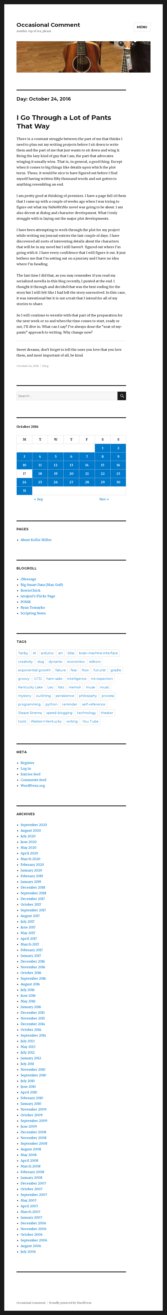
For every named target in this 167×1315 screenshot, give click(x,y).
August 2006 (31, 1246)
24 (24, 482)
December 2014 (33, 1024)
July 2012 (28, 1052)
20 (71, 474)
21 (87, 474)
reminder (69, 704)
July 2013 (28, 1041)
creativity (25, 662)
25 (40, 482)
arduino (47, 653)
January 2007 (31, 1217)
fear (74, 670)
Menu (142, 27)
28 (87, 482)
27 (71, 482)
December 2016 (33, 961)
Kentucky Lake (30, 687)
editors (94, 662)
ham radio (54, 679)
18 (40, 474)
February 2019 (32, 876)
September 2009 (34, 1121)
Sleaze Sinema (30, 713)
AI (34, 653)
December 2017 (33, 899)
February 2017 (32, 950)
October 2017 (31, 904)
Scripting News (33, 613)
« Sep (38, 499)
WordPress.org (33, 786)
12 (55, 465)
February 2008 (32, 1172)
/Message (28, 579)
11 (40, 465)
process (108, 696)
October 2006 (32, 1234)
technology (86, 713)
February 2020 (32, 865)
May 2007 (28, 1200)
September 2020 (34, 825)
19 (55, 474)
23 (118, 474)
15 (102, 465)
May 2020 (28, 848)
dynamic (56, 662)
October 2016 (31, 973)
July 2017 (27, 921)
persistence (65, 696)
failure (60, 670)
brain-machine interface (98, 653)
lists (61, 687)
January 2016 (31, 1007)
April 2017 (29, 939)
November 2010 (33, 1069)
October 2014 (31, 1030)
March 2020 (30, 859)
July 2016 (28, 990)
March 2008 (31, 1166)
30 (118, 482)
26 (56, 482)
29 (103, 482)
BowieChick (31, 590)
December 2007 (33, 1183)
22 (103, 474)
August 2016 (30, 984)
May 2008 (29, 1155)
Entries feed (30, 774)
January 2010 (31, 1104)
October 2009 (32, 1115)
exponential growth (34, 670)
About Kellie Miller (36, 540)
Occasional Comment (48, 24)
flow (85, 670)
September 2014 (33, 1035)
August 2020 (31, 830)
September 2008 (34, 1143)
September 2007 (34, 1195)
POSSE (26, 602)
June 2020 (29, 842)
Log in (26, 768)
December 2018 (33, 887)
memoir (75, 687)
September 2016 (33, 978)
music (104, 687)
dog (40, 662)
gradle (116, 670)
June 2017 (28, 927)
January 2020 (31, 870)
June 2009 (29, 1126)
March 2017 (30, 944)
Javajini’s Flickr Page (38, 596)
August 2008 (31, 1149)
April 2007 (29, 1206)
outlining (43, 696)
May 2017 (28, 933)
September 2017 (33, 910)
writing (72, 721)
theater (107, 713)
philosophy (88, 696)
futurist (99, 670)
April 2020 (29, 853)
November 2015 (33, 1018)
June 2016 (28, 995)
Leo (50, 687)
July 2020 (28, 836)
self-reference (93, 704)
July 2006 (28, 1252)
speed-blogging (59, 713)
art (60, 653)
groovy (24, 679)
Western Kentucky (46, 721)
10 (24, 465)
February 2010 (32, 1098)
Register (27, 763)
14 (87, 465)
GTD (38, 679)
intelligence (77, 679)
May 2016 (28, 1001)
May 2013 (28, 1047)
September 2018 (33, 893)
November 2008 (33, 1138)
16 (118, 465)
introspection (102, 679)
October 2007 (31, 1189)
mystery (24, 696)
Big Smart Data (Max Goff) (42, 585)
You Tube (90, 721)
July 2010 (28, 1081)
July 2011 (27, 1064)
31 (24, 491)
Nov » (104, 499)
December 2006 (33, 1223)
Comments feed (33, 780)
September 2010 (33, 1075)
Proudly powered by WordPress (70, 1303)
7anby (23, 653)
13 (71, 465)
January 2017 (31, 956)
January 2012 (31, 1058)
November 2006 (33, 1229)
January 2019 (31, 882)
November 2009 (33, 1109)
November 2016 (33, 967)
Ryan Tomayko (33, 607)
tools (22, 721)
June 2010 (28, 1087)
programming (29, 704)
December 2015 (33, 1013)
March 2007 (30, 1212)
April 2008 (29, 1161)
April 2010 (29, 1092)
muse (90, 687)
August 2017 (30, 916)
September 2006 (34, 1240)
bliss (71, 653)
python (51, 704)
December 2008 (33, 1132)
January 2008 (31, 1178)
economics (76, 662)
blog (45, 365)
